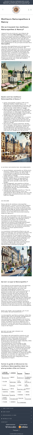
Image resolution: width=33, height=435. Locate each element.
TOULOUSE (28, 399)
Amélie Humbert (9, 177)
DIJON (5, 381)
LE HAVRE (19, 381)
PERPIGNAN (5, 395)
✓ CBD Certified (7, 408)
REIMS (28, 395)
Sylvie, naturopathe (10, 102)
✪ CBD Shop (5, 411)
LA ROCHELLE (28, 381)
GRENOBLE (13, 382)
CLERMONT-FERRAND (28, 378)
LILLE (4, 385)
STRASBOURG (14, 399)
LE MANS (26, 385)
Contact (4, 422)
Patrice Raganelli (9, 183)
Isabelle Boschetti (9, 190)
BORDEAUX (20, 378)
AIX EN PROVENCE (5, 373)
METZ (12, 389)
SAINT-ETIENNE (4, 398)
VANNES (13, 402)
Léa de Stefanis (8, 170)
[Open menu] (2, 9)
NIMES (13, 392)
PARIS (27, 392)
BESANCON (5, 378)
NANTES (5, 392)
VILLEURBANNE (21, 402)
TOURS (5, 402)
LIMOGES (12, 386)
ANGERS (19, 374)
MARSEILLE (5, 389)
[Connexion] (28, 10)
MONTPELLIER (21, 389)
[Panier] (31, 10)
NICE (19, 392)
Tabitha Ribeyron (9, 116)
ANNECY (27, 374)
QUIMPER (12, 395)
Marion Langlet (8, 109)
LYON (19, 385)
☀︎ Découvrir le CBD (8, 415)
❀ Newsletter (6, 418)
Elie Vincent (7, 123)
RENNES (20, 395)
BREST (12, 377)
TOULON (20, 398)
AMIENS (13, 373)
